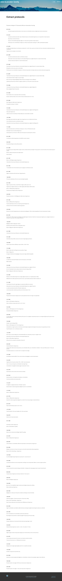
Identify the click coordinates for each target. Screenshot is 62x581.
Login (54, 1)
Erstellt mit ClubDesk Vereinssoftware (31, 577)
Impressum (54, 576)
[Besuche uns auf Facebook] (7, 576)
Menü (59, 1)
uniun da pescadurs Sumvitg (9, 1)
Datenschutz (53, 577)
